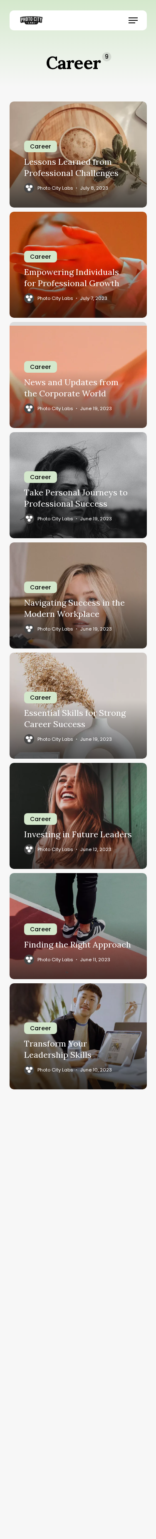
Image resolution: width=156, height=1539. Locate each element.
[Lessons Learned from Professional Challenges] (78, 154)
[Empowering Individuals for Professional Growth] (78, 265)
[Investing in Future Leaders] (78, 816)
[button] (133, 20)
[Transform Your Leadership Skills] (78, 1036)
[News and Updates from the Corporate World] (78, 375)
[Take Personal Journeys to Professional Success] (78, 485)
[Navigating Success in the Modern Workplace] (78, 595)
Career (40, 146)
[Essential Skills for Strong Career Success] (78, 706)
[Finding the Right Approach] (78, 926)
